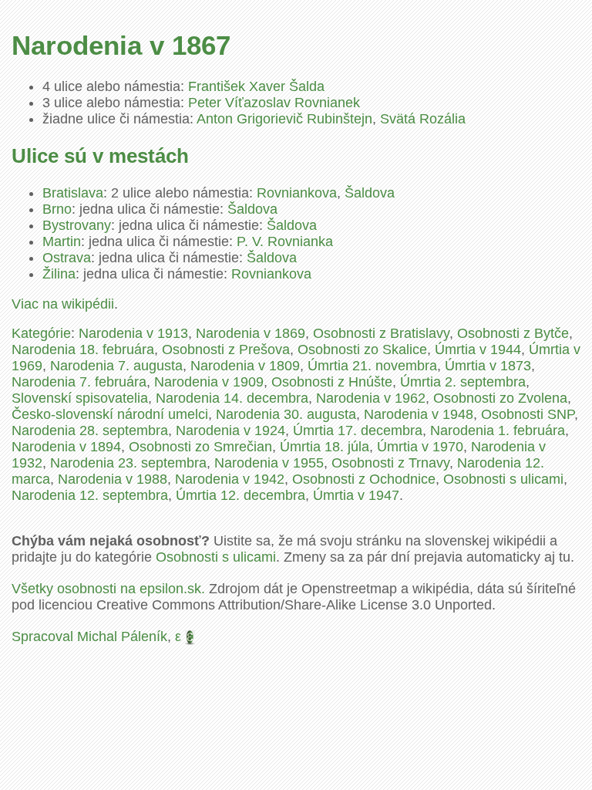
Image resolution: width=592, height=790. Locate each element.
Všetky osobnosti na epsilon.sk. (108, 588)
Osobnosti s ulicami (503, 479)
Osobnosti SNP (527, 414)
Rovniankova (297, 193)
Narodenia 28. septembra (90, 430)
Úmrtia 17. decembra (357, 430)
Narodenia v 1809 (245, 365)
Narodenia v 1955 (269, 463)
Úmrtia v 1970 (420, 446)
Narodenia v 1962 (371, 398)
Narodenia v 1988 (112, 479)
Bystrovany (76, 225)
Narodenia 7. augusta (116, 365)
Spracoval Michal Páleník (89, 636)
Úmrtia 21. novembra (372, 365)
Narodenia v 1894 (66, 446)
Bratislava (72, 193)
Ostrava (66, 257)
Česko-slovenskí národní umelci (110, 414)
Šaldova (370, 193)
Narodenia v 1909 (209, 382)
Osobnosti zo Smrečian (200, 446)
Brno (57, 209)
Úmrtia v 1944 (478, 349)
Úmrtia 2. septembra (463, 382)
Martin (61, 241)
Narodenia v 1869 (250, 333)
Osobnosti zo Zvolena (500, 398)
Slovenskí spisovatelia (80, 398)
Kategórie (41, 333)
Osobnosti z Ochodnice (364, 479)
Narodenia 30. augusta (286, 414)
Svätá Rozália (423, 119)
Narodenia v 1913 (133, 333)
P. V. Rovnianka (285, 241)
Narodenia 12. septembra (90, 495)
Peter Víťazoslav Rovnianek (274, 102)
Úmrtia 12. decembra (240, 495)
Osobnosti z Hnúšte (331, 382)
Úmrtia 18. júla (324, 446)
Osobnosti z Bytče (513, 333)
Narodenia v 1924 (230, 430)
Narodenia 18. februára (83, 349)
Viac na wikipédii (63, 304)
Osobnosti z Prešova (226, 349)
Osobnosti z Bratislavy (381, 333)
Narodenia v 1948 (418, 414)
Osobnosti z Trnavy (390, 463)
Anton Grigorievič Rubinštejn (284, 119)
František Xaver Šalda (256, 86)
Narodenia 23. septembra (128, 463)
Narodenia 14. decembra (232, 398)
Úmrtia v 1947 (356, 495)
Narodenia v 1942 (229, 479)
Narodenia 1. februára (497, 430)
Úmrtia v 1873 (488, 365)
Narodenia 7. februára (79, 382)
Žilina (59, 274)
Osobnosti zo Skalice (362, 349)
